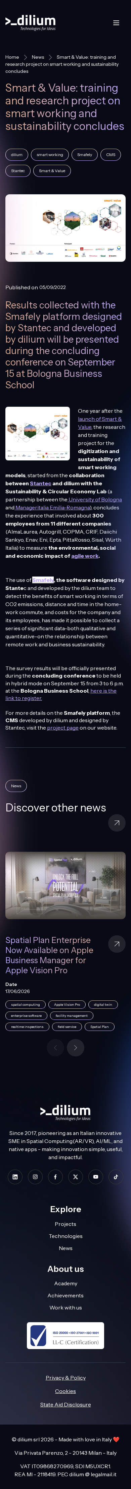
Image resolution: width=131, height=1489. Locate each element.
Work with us (65, 1307)
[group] (65, 945)
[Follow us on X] (75, 1176)
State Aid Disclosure (65, 1404)
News (38, 57)
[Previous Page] (55, 1047)
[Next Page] (75, 1047)
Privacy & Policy (66, 1377)
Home (12, 57)
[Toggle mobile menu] (116, 22)
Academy (65, 1283)
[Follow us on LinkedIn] (15, 1176)
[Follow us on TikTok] (115, 1176)
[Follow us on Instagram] (35, 1176)
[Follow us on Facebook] (55, 1176)
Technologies (66, 1236)
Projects (65, 1224)
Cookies (65, 1391)
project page (63, 727)
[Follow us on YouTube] (95, 1176)
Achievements (65, 1295)
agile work (84, 555)
